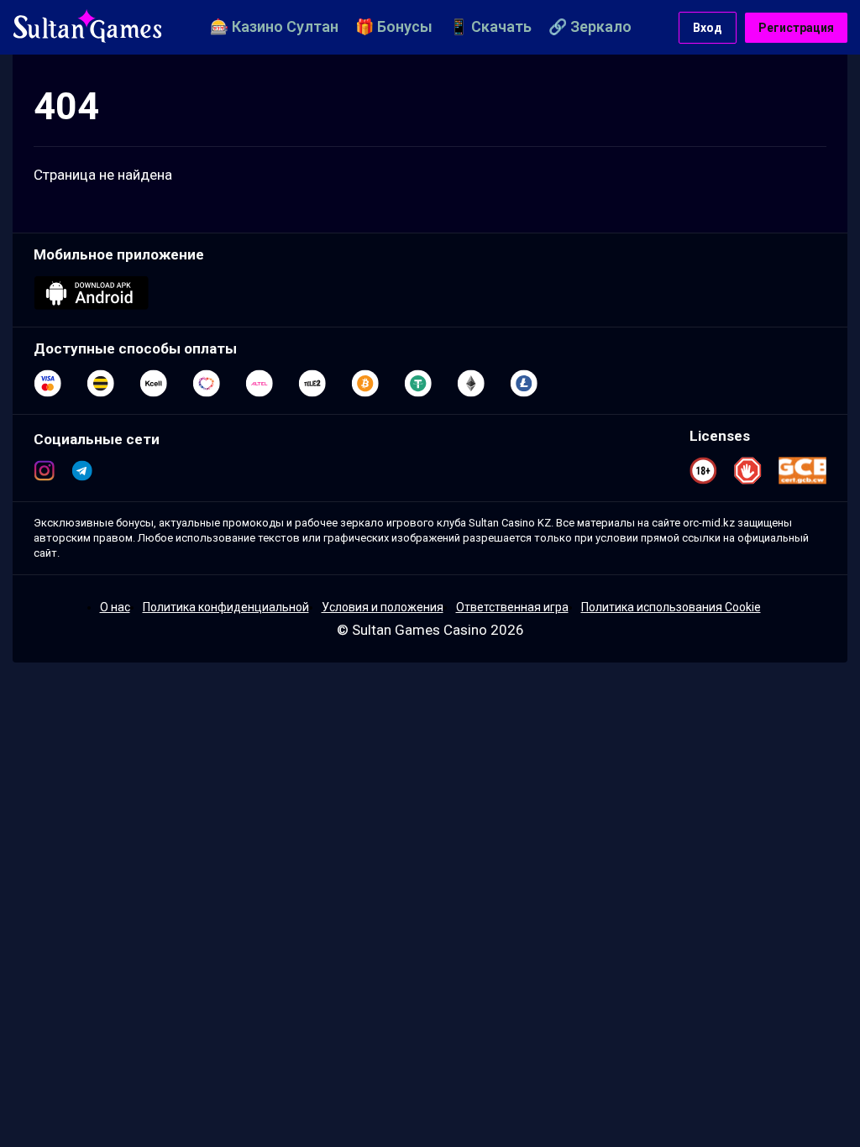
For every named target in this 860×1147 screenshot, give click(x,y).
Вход (707, 27)
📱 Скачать (490, 26)
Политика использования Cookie (671, 607)
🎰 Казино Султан (274, 26)
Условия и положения (382, 607)
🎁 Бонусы (394, 26)
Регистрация (796, 27)
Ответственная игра (512, 607)
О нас (115, 607)
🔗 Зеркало (590, 26)
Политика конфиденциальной (226, 607)
